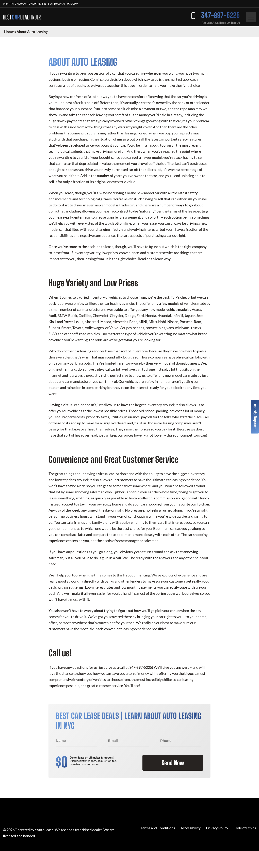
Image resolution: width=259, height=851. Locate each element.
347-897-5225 (220, 15)
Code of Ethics (245, 828)
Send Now (173, 762)
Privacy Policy (217, 828)
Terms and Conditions (158, 828)
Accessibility (190, 828)
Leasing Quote (255, 416)
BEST (22, 17)
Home (9, 31)
